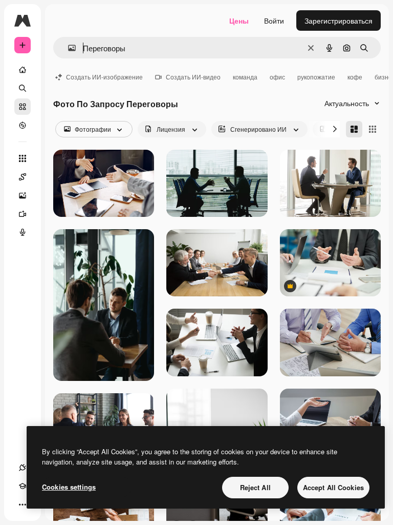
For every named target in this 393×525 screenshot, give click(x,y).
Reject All (255, 487)
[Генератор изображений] (22, 195)
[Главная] (22, 70)
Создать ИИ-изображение (104, 76)
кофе (354, 76)
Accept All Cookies (333, 487)
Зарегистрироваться (338, 20)
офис (277, 76)
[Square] (372, 129)
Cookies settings (69, 487)
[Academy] (22, 486)
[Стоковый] (22, 106)
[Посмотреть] (22, 125)
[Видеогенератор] (22, 214)
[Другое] (22, 504)
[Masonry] (354, 129)
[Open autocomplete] (68, 48)
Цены (239, 20)
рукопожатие (316, 76)
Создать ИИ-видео (193, 76)
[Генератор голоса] (22, 232)
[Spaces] (22, 177)
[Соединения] (22, 467)
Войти (274, 20)
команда (245, 76)
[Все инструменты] (22, 158)
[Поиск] (22, 88)
